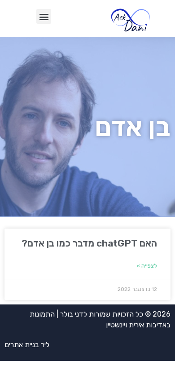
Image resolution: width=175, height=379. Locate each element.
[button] (43, 16)
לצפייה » (146, 266)
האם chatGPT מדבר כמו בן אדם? (89, 243)
